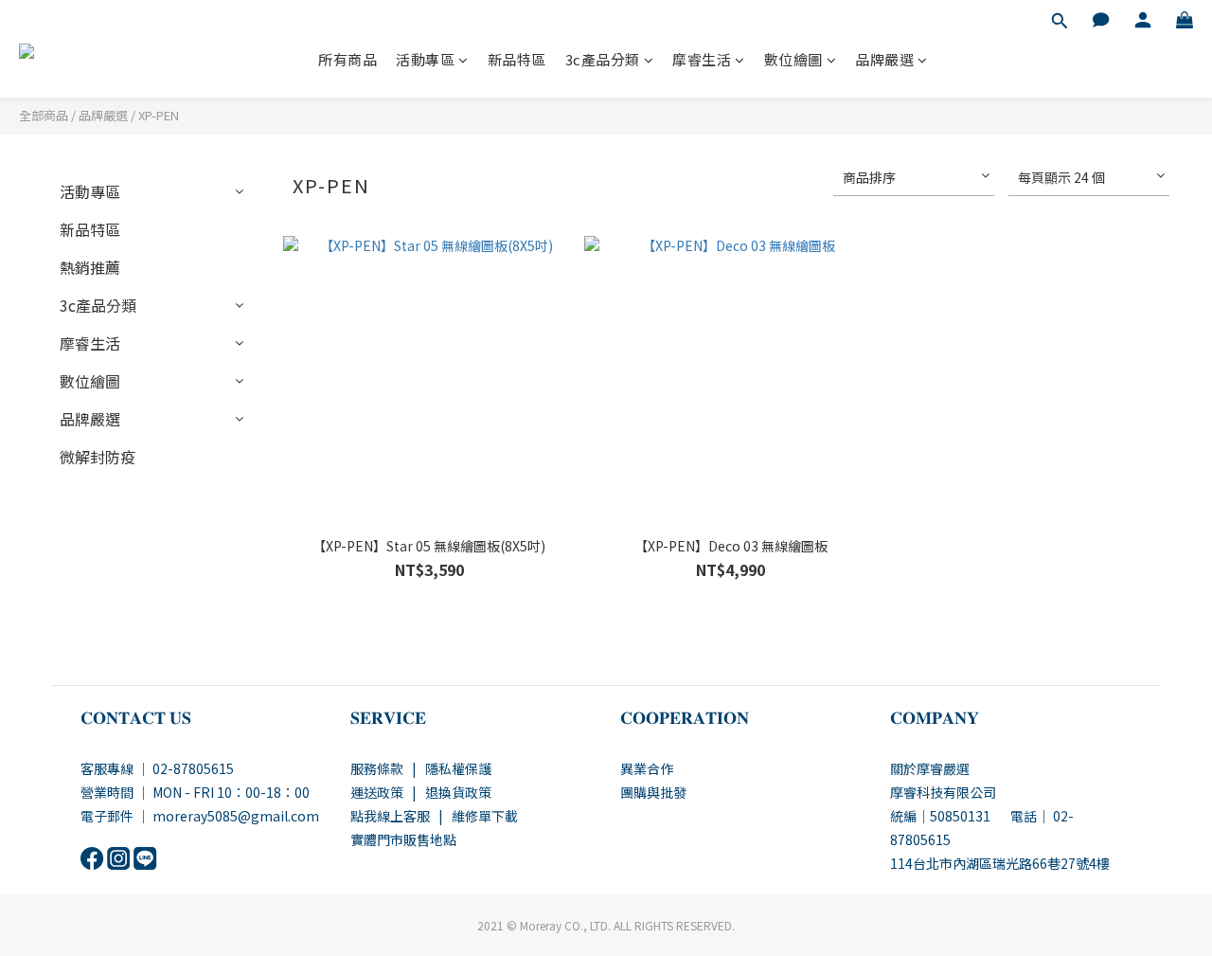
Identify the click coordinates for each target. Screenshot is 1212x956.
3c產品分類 (602, 59)
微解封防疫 (97, 456)
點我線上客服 (390, 815)
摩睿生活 (701, 59)
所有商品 (347, 59)
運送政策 (376, 792)
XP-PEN (158, 115)
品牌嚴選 (884, 59)
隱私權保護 (458, 768)
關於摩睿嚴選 (930, 768)
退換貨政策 (458, 792)
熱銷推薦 (90, 267)
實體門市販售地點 (403, 839)
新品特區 (517, 59)
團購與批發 (653, 792)
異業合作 (646, 768)
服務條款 (376, 768)
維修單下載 (485, 815)
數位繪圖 (793, 59)
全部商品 (43, 115)
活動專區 (425, 59)
